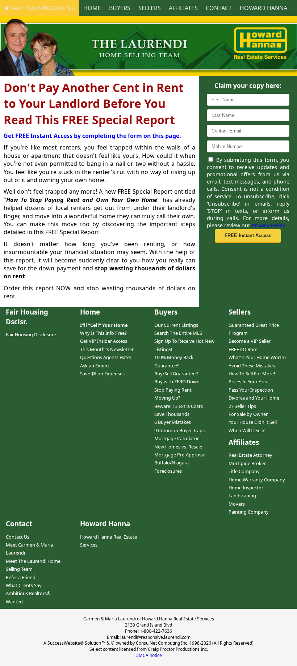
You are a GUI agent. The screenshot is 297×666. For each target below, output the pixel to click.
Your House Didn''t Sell (253, 422)
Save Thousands (171, 414)
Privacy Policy (268, 225)
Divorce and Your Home (254, 398)
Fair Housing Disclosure (31, 334)
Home (92, 8)
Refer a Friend (20, 577)
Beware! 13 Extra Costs (178, 406)
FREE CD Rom (243, 349)
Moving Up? (167, 398)
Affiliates (183, 8)
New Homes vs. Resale (178, 446)
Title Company (244, 471)
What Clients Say (24, 585)
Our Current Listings (176, 325)
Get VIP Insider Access (103, 341)
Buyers (119, 8)
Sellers (149, 8)
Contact (219, 8)
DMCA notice (148, 655)
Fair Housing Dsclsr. (42, 8)
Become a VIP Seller (250, 341)
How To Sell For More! (252, 373)
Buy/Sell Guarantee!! (176, 373)
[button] (248, 236)
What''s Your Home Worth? (257, 357)
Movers (237, 504)
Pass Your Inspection (251, 390)
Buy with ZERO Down (177, 381)
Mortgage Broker (247, 463)
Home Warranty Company (257, 479)
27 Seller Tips (242, 406)
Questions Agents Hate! (105, 357)
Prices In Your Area (248, 381)
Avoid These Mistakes (252, 365)
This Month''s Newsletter (107, 349)
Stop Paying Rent (173, 390)
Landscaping (242, 495)
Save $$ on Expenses (102, 373)
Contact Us (17, 537)
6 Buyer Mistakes (172, 422)
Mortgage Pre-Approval (179, 454)
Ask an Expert (94, 365)
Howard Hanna (263, 8)
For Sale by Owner (248, 414)
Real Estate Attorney (250, 455)
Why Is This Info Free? (103, 333)
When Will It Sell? (247, 430)
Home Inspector (246, 487)
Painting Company (249, 512)
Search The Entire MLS (178, 333)
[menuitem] (39, 8)
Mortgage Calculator (176, 438)
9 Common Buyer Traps (179, 430)
